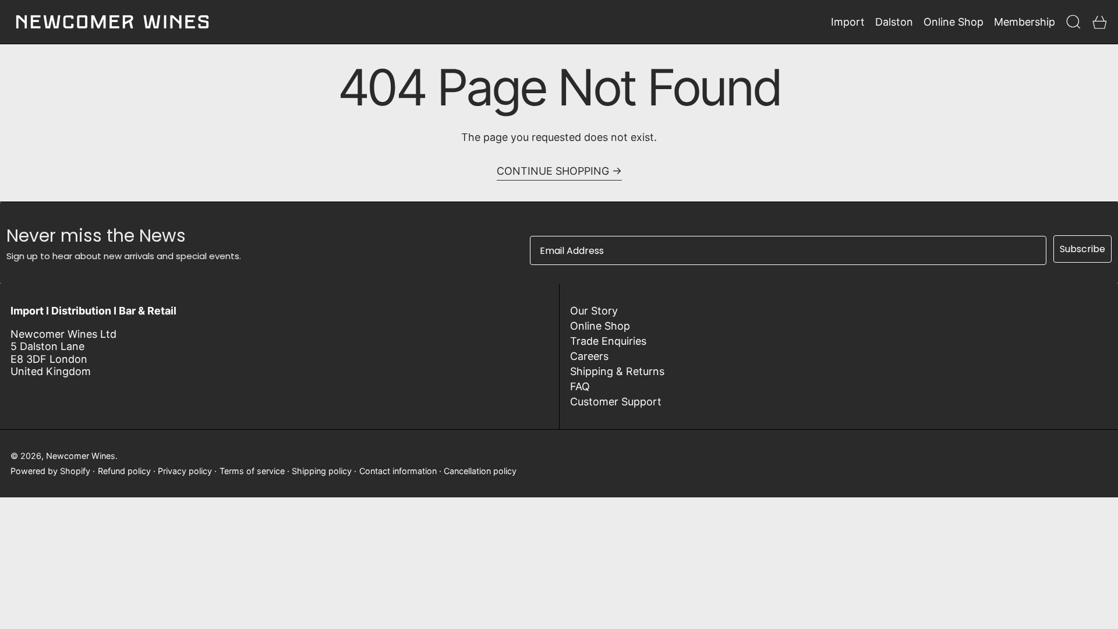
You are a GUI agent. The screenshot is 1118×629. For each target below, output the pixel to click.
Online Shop (600, 326)
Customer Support (615, 401)
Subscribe (1082, 249)
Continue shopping (553, 171)
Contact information (398, 471)
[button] (1073, 22)
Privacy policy (185, 471)
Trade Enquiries (608, 341)
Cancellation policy (480, 471)
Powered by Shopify (50, 471)
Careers (589, 356)
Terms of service (252, 471)
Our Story (594, 311)
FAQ (580, 386)
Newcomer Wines (80, 456)
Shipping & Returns (617, 371)
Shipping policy (322, 471)
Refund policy (124, 471)
